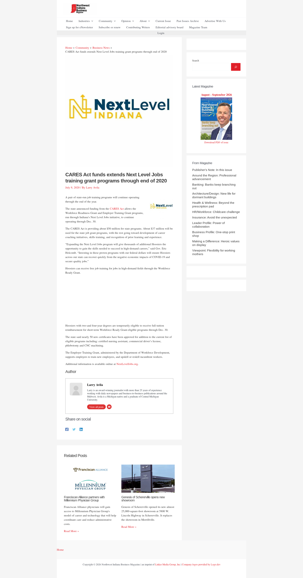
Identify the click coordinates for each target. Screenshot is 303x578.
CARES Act (117, 208)
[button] (91, 21)
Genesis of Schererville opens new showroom (143, 498)
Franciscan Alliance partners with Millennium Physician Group (84, 498)
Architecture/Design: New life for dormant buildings (213, 195)
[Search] (236, 67)
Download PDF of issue (216, 142)
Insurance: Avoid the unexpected (214, 217)
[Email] (109, 406)
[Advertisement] (119, 300)
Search (195, 60)
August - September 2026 (216, 94)
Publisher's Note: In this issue (212, 170)
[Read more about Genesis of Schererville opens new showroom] (148, 478)
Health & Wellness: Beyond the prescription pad (213, 204)
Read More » (71, 531)
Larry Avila (95, 384)
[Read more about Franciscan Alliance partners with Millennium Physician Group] (90, 478)
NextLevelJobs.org (127, 364)
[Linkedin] (81, 429)
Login (160, 33)
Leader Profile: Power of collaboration (208, 224)
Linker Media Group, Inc (167, 564)
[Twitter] (74, 429)
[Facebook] (66, 429)
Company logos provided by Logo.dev (201, 564)
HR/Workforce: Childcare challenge (216, 212)
